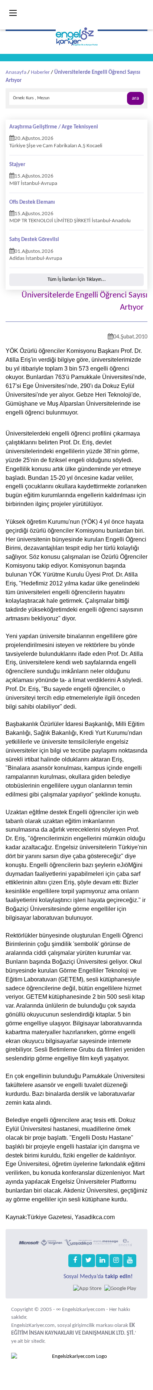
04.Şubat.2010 (130, 337)
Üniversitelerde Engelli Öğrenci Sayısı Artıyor (84, 301)
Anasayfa (16, 72)
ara (135, 98)
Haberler (40, 72)
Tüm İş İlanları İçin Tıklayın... (77, 279)
